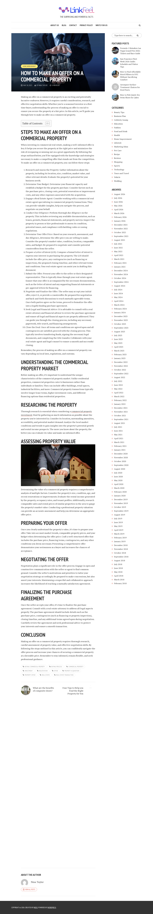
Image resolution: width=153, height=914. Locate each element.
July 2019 (118, 518)
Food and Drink (120, 131)
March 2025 (119, 259)
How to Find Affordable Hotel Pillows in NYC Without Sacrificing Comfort (130, 75)
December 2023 (121, 316)
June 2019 (118, 522)
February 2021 (120, 446)
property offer (30, 675)
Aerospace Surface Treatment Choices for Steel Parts (130, 87)
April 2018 (118, 575)
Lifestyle (117, 143)
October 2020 (120, 461)
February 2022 (120, 400)
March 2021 (119, 442)
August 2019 (119, 514)
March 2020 (119, 488)
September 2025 (121, 236)
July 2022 (118, 381)
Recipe (117, 154)
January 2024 (120, 312)
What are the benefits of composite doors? (43, 689)
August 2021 (119, 423)
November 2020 (121, 457)
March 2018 (119, 579)
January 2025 (120, 266)
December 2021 (121, 408)
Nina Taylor (43, 85)
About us (54, 25)
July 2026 (118, 198)
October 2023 (120, 324)
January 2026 (120, 221)
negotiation (43, 671)
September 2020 (121, 465)
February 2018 (120, 583)
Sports (117, 165)
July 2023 (118, 335)
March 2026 (119, 213)
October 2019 (120, 507)
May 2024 (118, 297)
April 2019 (118, 530)
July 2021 (118, 427)
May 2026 (118, 205)
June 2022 (118, 385)
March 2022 (119, 396)
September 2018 (121, 556)
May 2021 (118, 434)
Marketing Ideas (121, 146)
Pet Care (117, 150)
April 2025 (118, 255)
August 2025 (119, 240)
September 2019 (121, 511)
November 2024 (121, 274)
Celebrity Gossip (121, 120)
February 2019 (120, 537)
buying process (56, 667)
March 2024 (119, 305)
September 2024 (121, 282)
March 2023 (119, 350)
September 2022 (121, 373)
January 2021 (120, 450)
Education (118, 123)
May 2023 (118, 343)
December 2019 (121, 499)
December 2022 (121, 362)
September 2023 (121, 327)
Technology (119, 169)
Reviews (117, 158)
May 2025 (118, 251)
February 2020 (120, 492)
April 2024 (118, 301)
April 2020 (118, 484)
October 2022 (120, 369)
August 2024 (119, 285)
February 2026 (120, 217)
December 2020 (121, 453)
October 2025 (120, 232)
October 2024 (120, 278)
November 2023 (121, 320)
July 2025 (118, 244)
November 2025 (121, 228)
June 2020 (118, 476)
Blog (64, 25)
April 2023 (118, 347)
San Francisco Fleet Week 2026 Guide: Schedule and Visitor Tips (129, 63)
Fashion (117, 127)
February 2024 (120, 308)
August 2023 (119, 331)
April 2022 (118, 392)
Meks (36, 907)
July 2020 (118, 472)
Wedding (118, 181)
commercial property (75, 667)
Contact (73, 25)
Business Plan (120, 116)
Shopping (118, 162)
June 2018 (118, 568)
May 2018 (118, 572)
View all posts (30, 889)
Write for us (101, 25)
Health (117, 135)
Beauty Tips (119, 112)
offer (56, 671)
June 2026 (118, 202)
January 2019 (120, 541)
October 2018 (120, 553)
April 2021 (118, 438)
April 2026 (118, 209)
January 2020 (120, 495)
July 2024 (118, 289)
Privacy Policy (86, 25)
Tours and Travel (121, 173)
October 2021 (120, 415)
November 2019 (121, 503)
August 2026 (119, 194)
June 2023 (118, 339)
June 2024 (118, 293)
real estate (46, 675)
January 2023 (120, 358)
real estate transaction (64, 675)
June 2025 (118, 247)
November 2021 (121, 411)
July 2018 (118, 564)
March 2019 (119, 533)
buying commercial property (35, 667)
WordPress (52, 907)
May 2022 (118, 388)
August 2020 (119, 469)
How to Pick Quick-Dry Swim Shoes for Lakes (130, 96)
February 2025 (120, 263)
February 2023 (120, 354)
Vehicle (117, 177)
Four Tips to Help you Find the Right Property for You (73, 690)
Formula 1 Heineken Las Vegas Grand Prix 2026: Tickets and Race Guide (130, 51)
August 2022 (119, 377)
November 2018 (121, 549)
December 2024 (121, 270)
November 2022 (121, 366)
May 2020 (118, 480)
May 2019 (118, 526)
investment (29, 671)
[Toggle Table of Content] (46, 123)
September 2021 (121, 419)
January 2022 (120, 404)
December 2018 (121, 545)
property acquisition (71, 671)
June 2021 (118, 430)
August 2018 (119, 560)
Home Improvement (29, 66)
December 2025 (121, 224)
